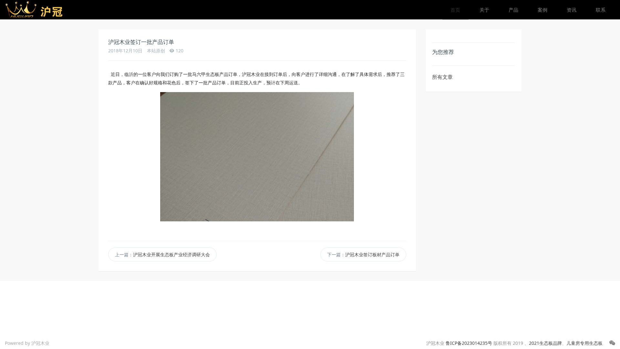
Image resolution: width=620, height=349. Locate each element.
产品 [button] (513, 9)
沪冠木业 (40, 343)
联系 (600, 9)
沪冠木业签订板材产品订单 (372, 254)
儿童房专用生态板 (584, 343)
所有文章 (442, 76)
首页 (455, 9)
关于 (484, 9)
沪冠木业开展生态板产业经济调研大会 (171, 254)
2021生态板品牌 (545, 343)
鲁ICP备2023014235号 (469, 343)
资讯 (571, 9)
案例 (542, 9)
